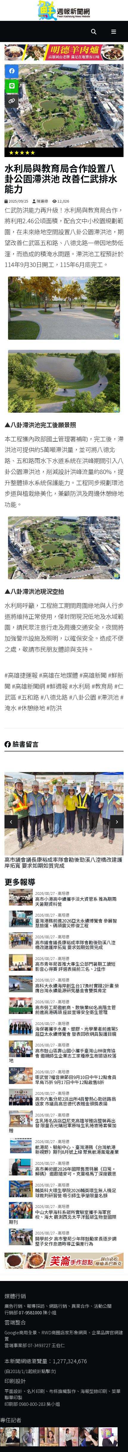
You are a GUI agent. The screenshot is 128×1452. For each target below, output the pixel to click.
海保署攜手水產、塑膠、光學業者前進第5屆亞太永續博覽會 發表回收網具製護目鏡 (76, 1031)
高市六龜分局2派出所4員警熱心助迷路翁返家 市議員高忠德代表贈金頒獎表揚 (75, 1101)
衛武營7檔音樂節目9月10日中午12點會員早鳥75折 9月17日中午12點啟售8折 (75, 1079)
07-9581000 (30, 1312)
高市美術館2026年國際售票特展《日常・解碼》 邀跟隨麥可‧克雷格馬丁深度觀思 (75, 1171)
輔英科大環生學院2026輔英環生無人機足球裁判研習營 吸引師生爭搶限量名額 (75, 1192)
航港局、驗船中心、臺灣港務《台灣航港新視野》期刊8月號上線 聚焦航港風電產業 (77, 1149)
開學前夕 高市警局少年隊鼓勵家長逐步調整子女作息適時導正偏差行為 (75, 1241)
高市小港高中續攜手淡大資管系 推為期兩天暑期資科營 (75, 901)
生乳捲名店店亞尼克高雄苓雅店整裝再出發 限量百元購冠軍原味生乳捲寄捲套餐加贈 (62, 1125)
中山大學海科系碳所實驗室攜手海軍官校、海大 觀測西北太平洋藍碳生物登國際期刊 (62, 1217)
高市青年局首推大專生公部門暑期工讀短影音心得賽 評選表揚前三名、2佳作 (63, 862)
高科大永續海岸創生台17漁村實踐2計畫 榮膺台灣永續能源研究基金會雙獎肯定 (77, 988)
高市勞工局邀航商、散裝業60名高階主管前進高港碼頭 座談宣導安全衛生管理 (75, 1009)
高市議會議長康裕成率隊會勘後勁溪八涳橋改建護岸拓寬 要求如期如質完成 (75, 945)
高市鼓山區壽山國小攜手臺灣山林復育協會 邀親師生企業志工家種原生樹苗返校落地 (62, 1055)
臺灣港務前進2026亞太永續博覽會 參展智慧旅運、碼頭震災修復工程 (76, 923)
